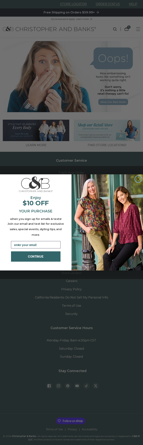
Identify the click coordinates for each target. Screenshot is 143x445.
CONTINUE (36, 256)
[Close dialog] (138, 179)
